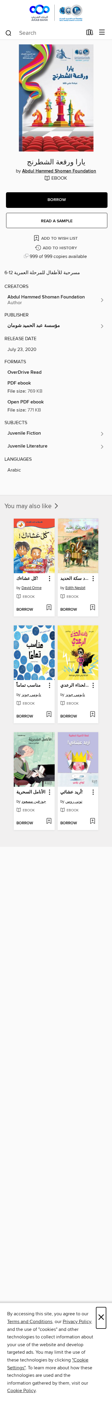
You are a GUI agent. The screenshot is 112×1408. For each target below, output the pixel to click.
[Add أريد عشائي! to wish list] (92, 821)
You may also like (28, 506)
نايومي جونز (31, 694)
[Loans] (89, 33)
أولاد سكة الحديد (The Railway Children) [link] (75, 578)
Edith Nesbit (75, 588)
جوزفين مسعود (34, 801)
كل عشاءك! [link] (27, 578)
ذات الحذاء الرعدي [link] (75, 685)
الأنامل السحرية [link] (30, 792)
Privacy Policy (77, 1322)
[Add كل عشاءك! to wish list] (49, 608)
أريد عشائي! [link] (71, 792)
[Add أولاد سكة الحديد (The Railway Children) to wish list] (92, 608)
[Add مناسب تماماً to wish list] (49, 715)
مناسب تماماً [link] (28, 685)
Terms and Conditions (29, 1322)
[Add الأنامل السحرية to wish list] (49, 821)
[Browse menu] (102, 32)
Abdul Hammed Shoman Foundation (59, 171)
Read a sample (57, 221)
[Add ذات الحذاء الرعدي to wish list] (92, 715)
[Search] (8, 32)
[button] (57, 200)
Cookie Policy (21, 1391)
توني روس (73, 801)
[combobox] (43, 33)
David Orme (32, 588)
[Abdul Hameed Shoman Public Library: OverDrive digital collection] (56, 12)
